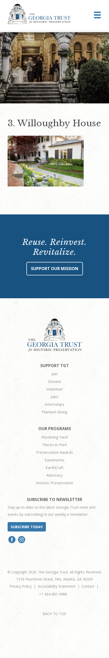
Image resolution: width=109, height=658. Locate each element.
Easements (54, 459)
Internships (54, 404)
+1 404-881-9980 (53, 594)
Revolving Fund (54, 437)
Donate (54, 381)
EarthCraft (55, 467)
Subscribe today (27, 526)
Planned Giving (54, 411)
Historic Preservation (54, 482)
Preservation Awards (54, 452)
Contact (88, 586)
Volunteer (54, 388)
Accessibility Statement (57, 586)
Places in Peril (55, 444)
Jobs (54, 396)
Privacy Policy (20, 586)
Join (54, 373)
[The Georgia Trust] (39, 14)
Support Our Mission (54, 268)
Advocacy (54, 475)
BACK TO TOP (54, 613)
